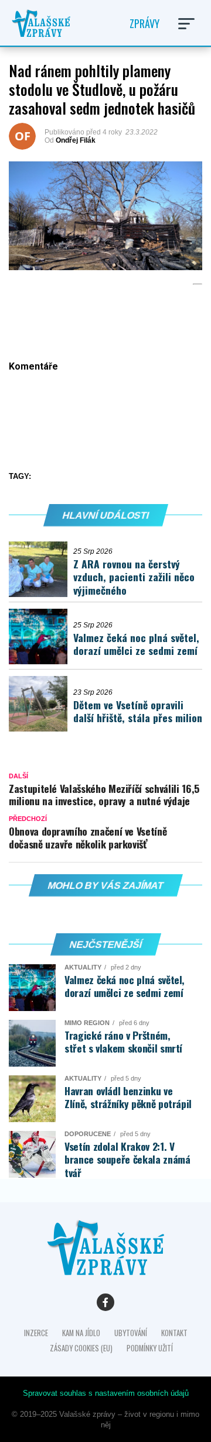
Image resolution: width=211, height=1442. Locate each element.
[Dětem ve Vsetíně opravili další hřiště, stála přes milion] (41, 703)
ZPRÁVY (144, 23)
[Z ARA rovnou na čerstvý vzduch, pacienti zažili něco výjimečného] (41, 569)
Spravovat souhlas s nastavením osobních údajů (106, 1393)
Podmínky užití (150, 1348)
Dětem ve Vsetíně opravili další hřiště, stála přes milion (137, 711)
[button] (186, 23)
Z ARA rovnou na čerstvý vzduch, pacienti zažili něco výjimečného (134, 576)
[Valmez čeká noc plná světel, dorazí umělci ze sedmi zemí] (41, 636)
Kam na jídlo (81, 1332)
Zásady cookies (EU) (81, 1348)
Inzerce (36, 1332)
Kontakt (174, 1332)
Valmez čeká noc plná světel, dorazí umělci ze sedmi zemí (136, 644)
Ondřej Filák (76, 140)
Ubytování (130, 1332)
